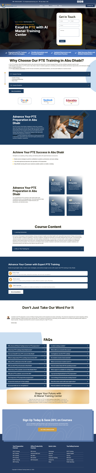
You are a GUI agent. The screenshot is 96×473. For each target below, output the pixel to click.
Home (41, 5)
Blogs (60, 5)
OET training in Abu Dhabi (53, 399)
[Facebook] (78, 1)
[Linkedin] (80, 1)
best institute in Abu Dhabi (19, 68)
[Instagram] (82, 1)
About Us (54, 5)
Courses (47, 5)
